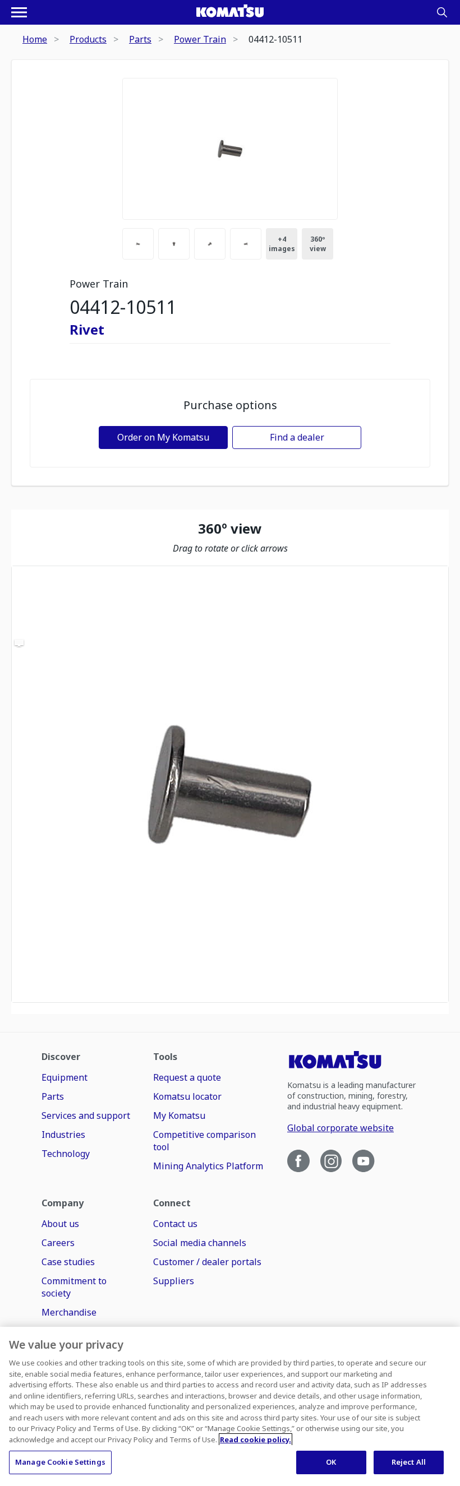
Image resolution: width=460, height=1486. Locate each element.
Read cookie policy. (255, 1439)
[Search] (442, 12)
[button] (230, 784)
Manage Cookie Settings (60, 1462)
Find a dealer (297, 437)
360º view (318, 243)
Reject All (409, 1462)
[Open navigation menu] (19, 12)
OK (331, 1462)
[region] (230, 784)
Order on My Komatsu (163, 437)
